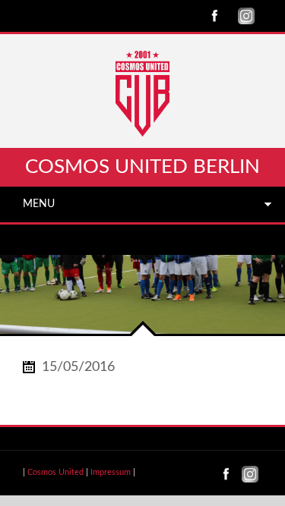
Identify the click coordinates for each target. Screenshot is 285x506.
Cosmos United (55, 472)
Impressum (110, 472)
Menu (39, 204)
